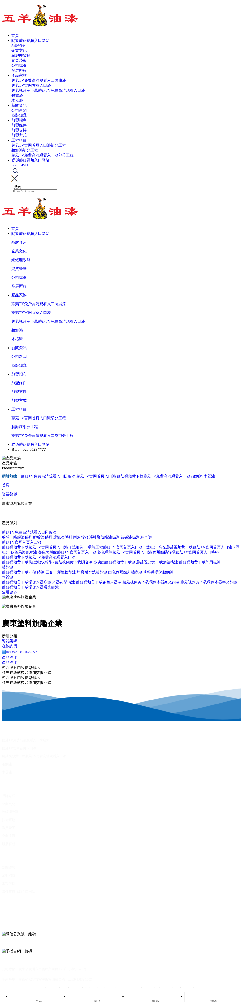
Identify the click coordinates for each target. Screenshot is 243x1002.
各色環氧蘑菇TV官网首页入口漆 (124, 552)
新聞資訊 (19, 105)
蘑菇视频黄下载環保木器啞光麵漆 (30, 587)
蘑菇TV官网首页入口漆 (31, 85)
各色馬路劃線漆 (23, 552)
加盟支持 (19, 130)
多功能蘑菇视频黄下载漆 (114, 562)
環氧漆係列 (62, 537)
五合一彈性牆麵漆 (61, 572)
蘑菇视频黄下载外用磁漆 (200, 562)
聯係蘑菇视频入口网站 (30, 160)
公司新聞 (19, 110)
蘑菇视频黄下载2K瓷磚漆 (23, 572)
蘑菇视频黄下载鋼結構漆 (157, 562)
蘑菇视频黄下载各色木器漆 (99, 582)
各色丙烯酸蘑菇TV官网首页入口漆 (67, 552)
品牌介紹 (19, 45)
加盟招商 (19, 120)
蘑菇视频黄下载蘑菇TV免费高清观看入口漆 (48, 90)
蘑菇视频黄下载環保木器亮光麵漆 (150, 582)
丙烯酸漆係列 (84, 537)
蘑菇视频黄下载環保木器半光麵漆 (208, 582)
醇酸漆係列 (42, 537)
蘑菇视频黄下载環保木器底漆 (26, 582)
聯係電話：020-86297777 (21, 652)
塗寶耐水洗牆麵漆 (92, 572)
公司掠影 (19, 65)
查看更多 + (11, 592)
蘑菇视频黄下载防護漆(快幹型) (28, 562)
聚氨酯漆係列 (108, 537)
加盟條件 (19, 125)
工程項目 (19, 140)
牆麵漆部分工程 (24, 150)
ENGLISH (19, 165)
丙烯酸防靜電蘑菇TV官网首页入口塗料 (186, 552)
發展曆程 (19, 70)
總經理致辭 (20, 55)
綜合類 (146, 537)
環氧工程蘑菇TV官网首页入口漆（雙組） (123, 547)
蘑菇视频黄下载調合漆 (74, 562)
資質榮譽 (19, 60)
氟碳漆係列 (130, 537)
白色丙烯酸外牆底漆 (125, 572)
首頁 (15, 35)
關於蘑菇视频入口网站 (30, 40)
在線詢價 (9, 646)
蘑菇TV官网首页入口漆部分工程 (38, 145)
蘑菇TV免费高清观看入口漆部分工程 (42, 155)
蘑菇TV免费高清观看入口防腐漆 (38, 80)
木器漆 (17, 100)
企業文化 (19, 50)
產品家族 (19, 75)
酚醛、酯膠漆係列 (17, 537)
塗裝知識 (19, 115)
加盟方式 (19, 135)
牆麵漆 (17, 95)
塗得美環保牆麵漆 (158, 572)
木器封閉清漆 (63, 582)
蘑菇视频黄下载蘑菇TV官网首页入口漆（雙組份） (44, 547)
